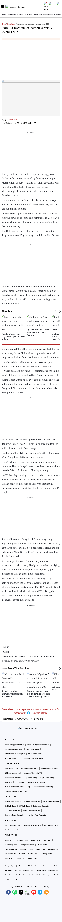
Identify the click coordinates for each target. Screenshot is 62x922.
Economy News (46, 854)
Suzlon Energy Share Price (14, 745)
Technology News (26, 849)
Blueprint (48, 15)
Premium (12, 15)
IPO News (47, 840)
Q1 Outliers (19, 782)
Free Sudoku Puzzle (51, 825)
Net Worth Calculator (51, 801)
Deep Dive (8, 782)
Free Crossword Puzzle (13, 830)
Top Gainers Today (47, 778)
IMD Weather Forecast (13, 778)
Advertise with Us (34, 875)
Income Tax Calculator (13, 801)
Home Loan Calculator (31, 810)
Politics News (20, 858)
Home (4, 15)
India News (11, 24)
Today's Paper (10, 866)
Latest (20, 15)
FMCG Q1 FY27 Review (36, 782)
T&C (30, 866)
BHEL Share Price (35, 754)
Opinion (57, 15)
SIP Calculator (24, 806)
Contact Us (20, 875)
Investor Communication (24, 870)
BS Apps (16, 879)
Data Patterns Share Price (14, 787)
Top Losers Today (30, 778)
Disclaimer (8, 870)
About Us (21, 866)
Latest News (9, 840)
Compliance (9, 875)
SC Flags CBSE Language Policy (16, 791)
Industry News (53, 849)
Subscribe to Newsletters (32, 825)
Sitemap (46, 875)
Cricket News (42, 845)
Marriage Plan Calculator (37, 815)
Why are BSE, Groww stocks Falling (40, 787)
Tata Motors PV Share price (15, 754)
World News (40, 849)
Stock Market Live (11, 768)
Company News (22, 840)
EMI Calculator (10, 806)
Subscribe (56, 875)
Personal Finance (11, 849)
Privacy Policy (40, 866)
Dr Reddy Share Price (12, 758)
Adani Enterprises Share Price (38, 745)
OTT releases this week (13, 773)
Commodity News (11, 845)
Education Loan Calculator (14, 815)
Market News (35, 840)
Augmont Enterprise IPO (33, 773)
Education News (10, 854)
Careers (7, 879)
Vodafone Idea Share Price (33, 758)
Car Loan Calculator (12, 810)
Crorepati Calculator (32, 801)
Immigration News (27, 845)
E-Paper (28, 15)
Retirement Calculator (41, 806)
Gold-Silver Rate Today (49, 768)
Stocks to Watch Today (29, 768)
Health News (32, 854)
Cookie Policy (54, 866)
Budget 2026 (32, 858)
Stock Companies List (12, 825)
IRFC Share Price (32, 749)
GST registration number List (47, 870)
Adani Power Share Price (14, 749)
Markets (38, 15)
